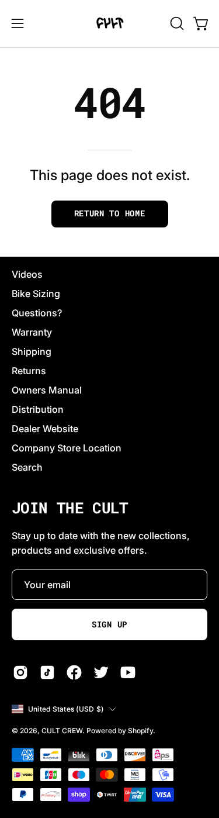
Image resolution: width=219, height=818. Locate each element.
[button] (176, 23)
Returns (29, 371)
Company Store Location (66, 448)
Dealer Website (45, 428)
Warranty (32, 332)
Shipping (31, 351)
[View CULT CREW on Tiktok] (47, 672)
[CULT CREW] (109, 23)
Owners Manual (47, 390)
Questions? (37, 313)
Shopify (140, 730)
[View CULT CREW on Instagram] (20, 672)
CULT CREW (61, 730)
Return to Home (109, 213)
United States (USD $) (65, 709)
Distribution (38, 409)
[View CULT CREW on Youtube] (128, 672)
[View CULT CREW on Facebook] (74, 672)
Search (27, 467)
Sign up (109, 624)
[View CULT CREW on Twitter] (101, 672)
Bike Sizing (36, 293)
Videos (27, 274)
